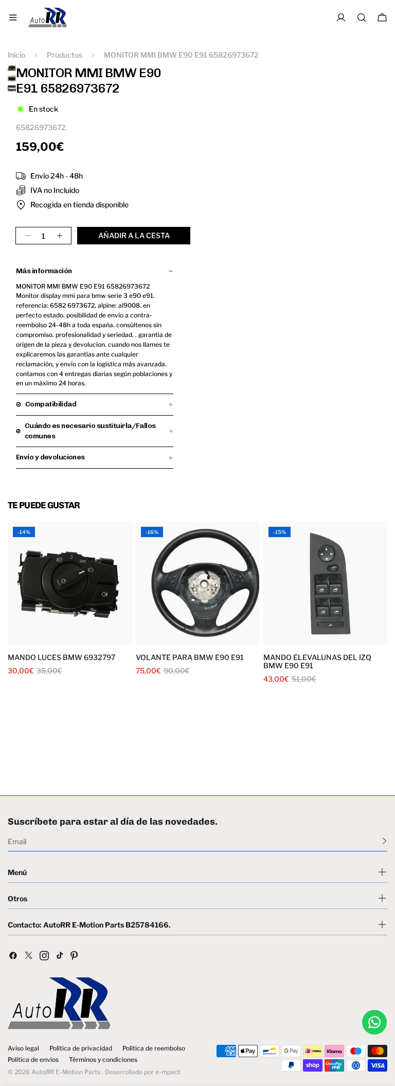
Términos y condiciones (103, 1059)
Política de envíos (33, 1059)
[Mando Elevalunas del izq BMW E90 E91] (325, 584)
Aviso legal (23, 1048)
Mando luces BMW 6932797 (61, 657)
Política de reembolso (153, 1048)
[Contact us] (374, 1022)
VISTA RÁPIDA (41, 639)
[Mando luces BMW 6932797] (70, 584)
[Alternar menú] (13, 17)
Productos (64, 54)
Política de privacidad (80, 1048)
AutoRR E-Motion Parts (65, 1072)
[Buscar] (361, 17)
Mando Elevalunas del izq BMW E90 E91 (317, 661)
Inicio (16, 54)
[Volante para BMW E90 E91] (198, 584)
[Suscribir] (384, 840)
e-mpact (168, 1072)
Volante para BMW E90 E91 (190, 657)
